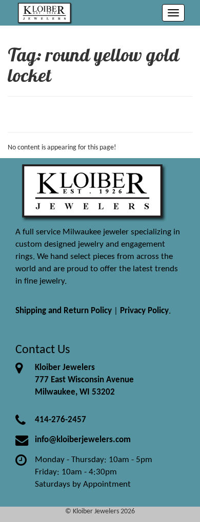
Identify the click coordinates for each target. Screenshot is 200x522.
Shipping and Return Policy (63, 311)
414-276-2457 (60, 420)
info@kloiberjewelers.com (83, 440)
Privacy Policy (144, 311)
